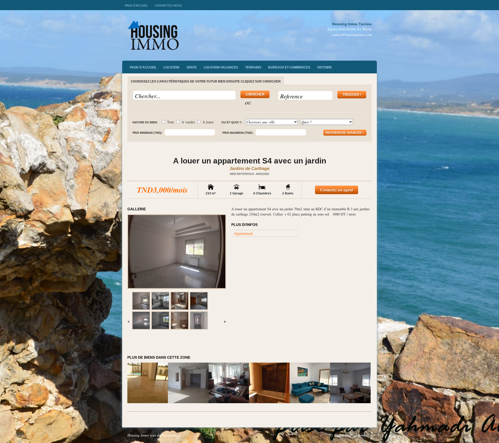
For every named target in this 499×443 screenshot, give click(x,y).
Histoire (324, 67)
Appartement (243, 233)
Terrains (253, 67)
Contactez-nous (168, 5)
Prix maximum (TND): (237, 132)
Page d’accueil (136, 5)
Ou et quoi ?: (231, 122)
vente (191, 67)
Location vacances (221, 67)
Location (171, 67)
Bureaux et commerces (289, 67)
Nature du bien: (145, 122)
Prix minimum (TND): (147, 132)
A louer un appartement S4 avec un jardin (249, 160)
